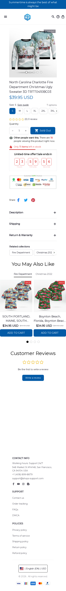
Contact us (18, 498)
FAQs (15, 509)
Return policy (19, 547)
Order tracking (20, 503)
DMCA (15, 515)
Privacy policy (19, 530)
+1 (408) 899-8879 (22, 474)
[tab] (26, 72)
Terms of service (21, 535)
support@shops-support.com (28, 478)
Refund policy (19, 553)
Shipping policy (20, 541)
